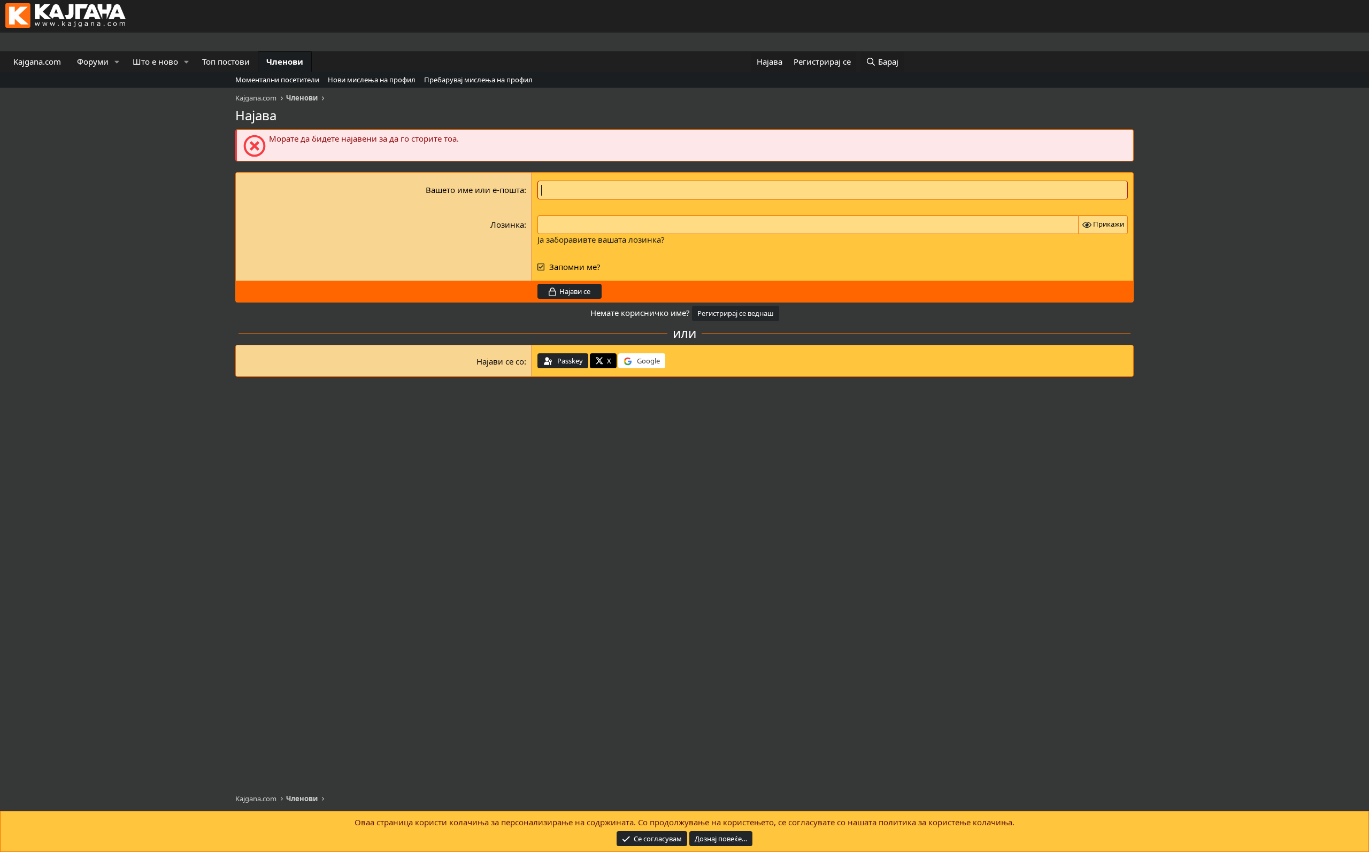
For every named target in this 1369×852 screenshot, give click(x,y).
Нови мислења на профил (372, 79)
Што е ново (155, 61)
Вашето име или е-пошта (475, 189)
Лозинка (507, 224)
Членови (284, 61)
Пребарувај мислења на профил (478, 79)
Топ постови (226, 61)
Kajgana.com (37, 61)
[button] (117, 62)
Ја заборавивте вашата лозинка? (601, 239)
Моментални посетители (277, 79)
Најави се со (500, 361)
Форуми (93, 61)
